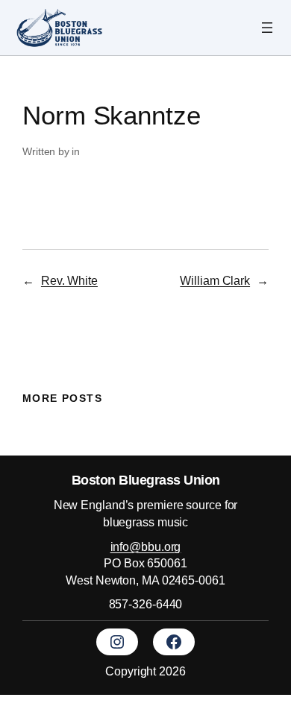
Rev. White (69, 280)
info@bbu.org (145, 546)
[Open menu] (267, 28)
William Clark (215, 280)
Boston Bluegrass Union (146, 480)
